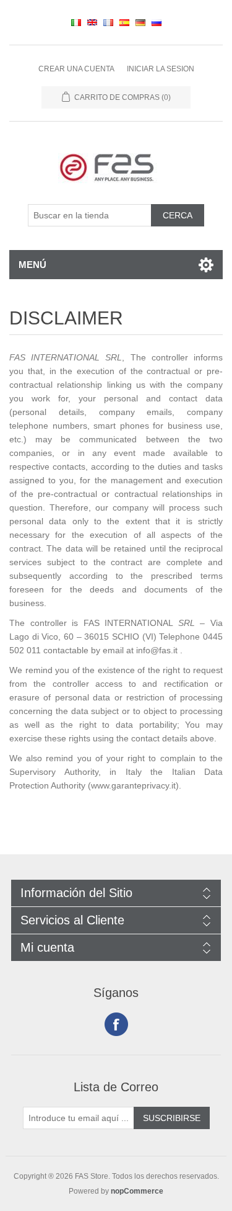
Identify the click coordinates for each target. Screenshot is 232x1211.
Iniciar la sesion (160, 69)
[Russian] (156, 22)
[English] (92, 22)
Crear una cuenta (76, 69)
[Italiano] (76, 22)
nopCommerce (137, 1191)
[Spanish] (124, 22)
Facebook (116, 1024)
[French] (108, 22)
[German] (140, 22)
